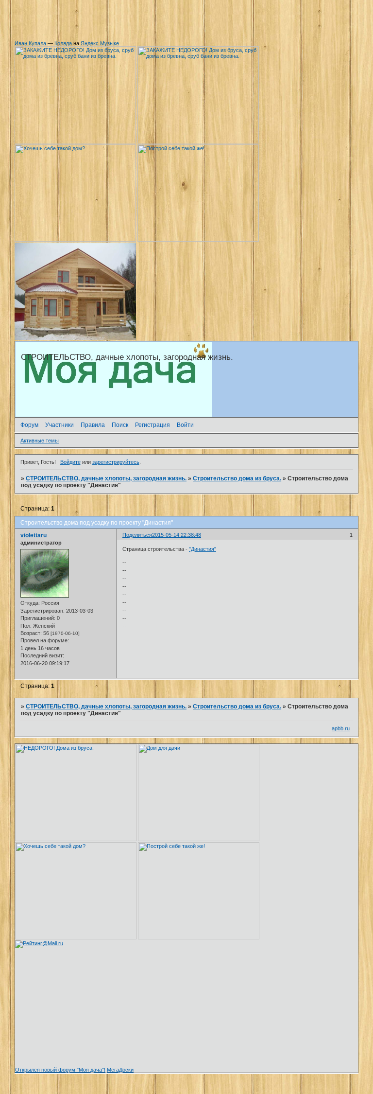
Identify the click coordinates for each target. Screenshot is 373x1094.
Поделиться (137, 535)
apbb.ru (341, 728)
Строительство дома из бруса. (237, 478)
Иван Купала (30, 43)
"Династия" (202, 549)
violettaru (33, 535)
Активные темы (39, 440)
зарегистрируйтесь (115, 462)
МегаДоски (120, 1070)
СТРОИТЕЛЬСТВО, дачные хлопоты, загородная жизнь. (106, 478)
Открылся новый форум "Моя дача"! (60, 1070)
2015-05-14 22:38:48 (176, 535)
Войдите (70, 462)
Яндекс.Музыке (100, 43)
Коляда (63, 43)
